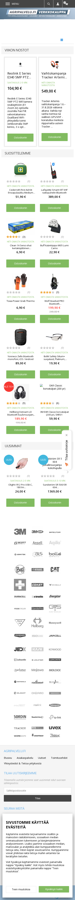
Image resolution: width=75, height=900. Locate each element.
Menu (15, 3)
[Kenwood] (55, 649)
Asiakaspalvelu (25, 757)
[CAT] (55, 573)
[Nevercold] (38, 683)
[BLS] (38, 559)
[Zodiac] (55, 737)
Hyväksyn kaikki (54, 889)
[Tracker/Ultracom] (20, 728)
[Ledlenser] (38, 660)
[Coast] (38, 585)
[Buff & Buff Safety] (20, 574)
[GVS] (55, 613)
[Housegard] (20, 636)
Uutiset (42, 757)
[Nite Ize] (55, 683)
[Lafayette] (20, 660)
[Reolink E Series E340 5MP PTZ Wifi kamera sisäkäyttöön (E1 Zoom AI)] (20, 64)
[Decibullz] (55, 585)
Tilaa (37, 798)
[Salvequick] (55, 705)
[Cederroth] (20, 589)
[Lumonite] (55, 660)
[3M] (20, 534)
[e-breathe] (38, 598)
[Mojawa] (38, 675)
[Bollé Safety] (55, 559)
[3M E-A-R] (38, 536)
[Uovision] (38, 728)
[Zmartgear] (38, 736)
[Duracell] (20, 597)
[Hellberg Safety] (38, 627)
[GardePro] (38, 609)
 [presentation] (67, 472)
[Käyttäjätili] (57, 4)
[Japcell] (55, 639)
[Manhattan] (20, 671)
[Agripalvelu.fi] (39, 13)
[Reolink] (38, 707)
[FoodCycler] (20, 608)
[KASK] (38, 654)
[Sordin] (20, 722)
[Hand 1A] (20, 626)
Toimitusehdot (59, 757)
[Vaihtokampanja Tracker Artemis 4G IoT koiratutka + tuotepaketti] (55, 64)
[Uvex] (55, 728)
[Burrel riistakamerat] (38, 570)
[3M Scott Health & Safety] (20, 543)
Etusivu (8, 757)
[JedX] (20, 650)
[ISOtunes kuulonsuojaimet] (38, 636)
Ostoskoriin (20, 137)
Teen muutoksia (21, 889)
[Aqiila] (55, 544)
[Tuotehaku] (48, 4)
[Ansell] (38, 544)
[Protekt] (20, 705)
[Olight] (20, 693)
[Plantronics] (55, 698)
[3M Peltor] (55, 532)
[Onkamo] (38, 693)
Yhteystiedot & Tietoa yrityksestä (22, 763)
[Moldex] (55, 670)
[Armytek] (20, 555)
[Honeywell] (55, 623)
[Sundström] (38, 718)
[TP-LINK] (55, 718)
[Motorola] (20, 682)
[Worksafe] (20, 735)
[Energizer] (55, 597)
